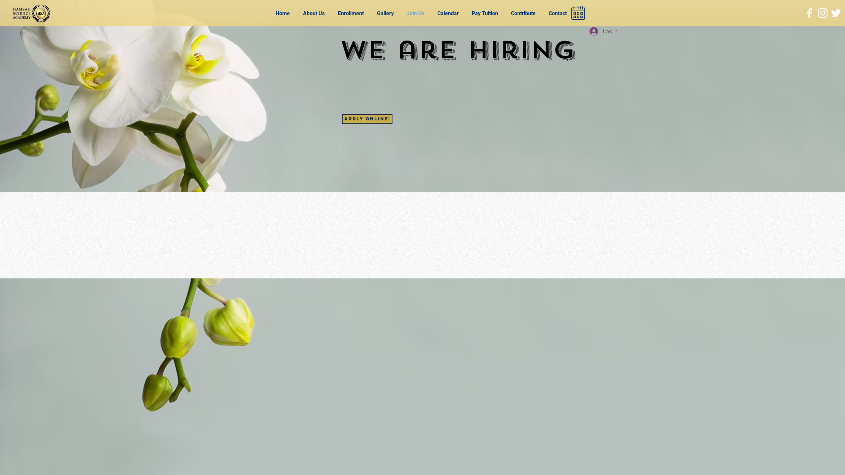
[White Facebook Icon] (809, 13)
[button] (525, 13)
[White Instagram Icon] (822, 13)
